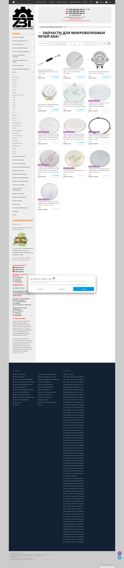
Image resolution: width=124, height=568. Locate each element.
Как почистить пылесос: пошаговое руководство (74, 443)
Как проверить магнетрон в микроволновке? (74, 435)
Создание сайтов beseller (107, 566)
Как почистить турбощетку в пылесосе (74, 496)
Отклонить (40, 289)
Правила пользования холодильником (73, 529)
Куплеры (14, 128)
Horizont (14, 105)
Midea (14, 102)
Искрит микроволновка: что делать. (73, 450)
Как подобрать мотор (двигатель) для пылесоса (74, 519)
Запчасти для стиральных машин (20, 177)
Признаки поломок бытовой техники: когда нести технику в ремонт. (74, 534)
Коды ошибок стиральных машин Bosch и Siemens (74, 481)
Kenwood (15, 117)
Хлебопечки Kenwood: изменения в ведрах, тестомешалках (74, 486)
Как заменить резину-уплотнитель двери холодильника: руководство (74, 498)
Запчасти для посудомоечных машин (21, 167)
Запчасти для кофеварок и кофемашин (19, 55)
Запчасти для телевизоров (19, 184)
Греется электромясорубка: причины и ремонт (74, 465)
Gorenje (14, 97)
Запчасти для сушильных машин (20, 181)
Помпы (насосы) (16, 204)
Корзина (101, 2)
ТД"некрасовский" (19, 288)
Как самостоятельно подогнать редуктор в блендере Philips (74, 521)
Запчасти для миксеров (18, 65)
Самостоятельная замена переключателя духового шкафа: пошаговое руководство (74, 463)
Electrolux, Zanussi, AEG (18, 95)
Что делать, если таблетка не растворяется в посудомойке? (74, 427)
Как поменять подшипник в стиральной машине (74, 405)
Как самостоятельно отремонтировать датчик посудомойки (74, 468)
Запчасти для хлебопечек (18, 193)
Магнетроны (15, 140)
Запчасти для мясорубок (18, 160)
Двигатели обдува (16, 125)
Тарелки (14, 153)
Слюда (14, 150)
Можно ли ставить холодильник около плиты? (74, 493)
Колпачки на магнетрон (18, 135)
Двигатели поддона (17, 123)
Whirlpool (15, 85)
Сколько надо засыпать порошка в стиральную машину (74, 531)
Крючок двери (16, 133)
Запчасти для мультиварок (19, 156)
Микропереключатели (17, 143)
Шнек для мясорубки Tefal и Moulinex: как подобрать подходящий (74, 511)
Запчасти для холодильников (19, 197)
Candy (14, 87)
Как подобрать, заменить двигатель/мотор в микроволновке (74, 471)
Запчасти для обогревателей (19, 163)
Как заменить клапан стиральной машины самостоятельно (74, 478)
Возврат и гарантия (17, 224)
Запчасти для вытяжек (18, 44)
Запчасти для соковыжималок (20, 174)
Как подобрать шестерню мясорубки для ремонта (74, 415)
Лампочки (15, 138)
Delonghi (14, 92)
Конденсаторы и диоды (17, 130)
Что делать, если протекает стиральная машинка (74, 445)
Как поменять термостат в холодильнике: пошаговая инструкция (74, 503)
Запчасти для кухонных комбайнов (21, 51)
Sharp (14, 100)
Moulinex (15, 82)
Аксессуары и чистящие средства (20, 207)
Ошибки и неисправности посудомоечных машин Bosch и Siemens (74, 488)
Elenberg (14, 115)
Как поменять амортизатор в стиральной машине (74, 438)
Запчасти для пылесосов (18, 170)
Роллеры (14, 148)
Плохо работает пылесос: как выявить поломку (74, 536)
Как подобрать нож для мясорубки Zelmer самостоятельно (74, 514)
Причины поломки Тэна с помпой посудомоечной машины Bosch (74, 397)
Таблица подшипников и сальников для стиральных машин (74, 526)
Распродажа (15, 211)
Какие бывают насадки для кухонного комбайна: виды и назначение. (74, 389)
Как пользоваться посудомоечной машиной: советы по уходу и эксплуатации (74, 455)
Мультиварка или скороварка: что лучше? (74, 387)
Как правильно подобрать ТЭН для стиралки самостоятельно (74, 420)
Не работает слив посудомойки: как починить (74, 501)
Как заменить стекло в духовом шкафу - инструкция (74, 402)
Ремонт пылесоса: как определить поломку (74, 412)
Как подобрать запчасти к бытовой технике (74, 410)
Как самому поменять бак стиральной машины (74, 425)
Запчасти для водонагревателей (20, 41)
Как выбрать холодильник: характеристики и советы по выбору (74, 483)
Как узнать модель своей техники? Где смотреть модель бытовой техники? (23, 228)
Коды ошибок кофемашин (70, 476)
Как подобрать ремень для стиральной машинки (74, 539)
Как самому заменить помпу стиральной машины (74, 379)
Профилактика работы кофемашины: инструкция (74, 524)
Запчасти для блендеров (18, 37)
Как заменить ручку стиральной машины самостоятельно (74, 417)
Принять (83, 289)
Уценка (14, 215)
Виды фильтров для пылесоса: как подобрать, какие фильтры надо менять (74, 392)
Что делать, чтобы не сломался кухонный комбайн (74, 516)
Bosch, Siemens (16, 77)
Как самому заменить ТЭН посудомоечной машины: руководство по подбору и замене (74, 432)
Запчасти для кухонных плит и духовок (20, 61)
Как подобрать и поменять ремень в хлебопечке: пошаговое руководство (74, 473)
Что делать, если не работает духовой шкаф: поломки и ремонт (74, 399)
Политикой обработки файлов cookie (78, 284)
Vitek (14, 107)
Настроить (62, 289)
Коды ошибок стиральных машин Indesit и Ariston (74, 491)
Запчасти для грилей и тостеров (20, 48)
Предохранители (16, 145)
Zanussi (14, 120)
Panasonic (15, 79)
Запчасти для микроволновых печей (21, 69)
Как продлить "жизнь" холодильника (73, 542)
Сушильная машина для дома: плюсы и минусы (74, 384)
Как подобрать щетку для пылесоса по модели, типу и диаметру (74, 509)
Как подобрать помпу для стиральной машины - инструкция (74, 440)
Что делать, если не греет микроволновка (74, 407)
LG (13, 74)
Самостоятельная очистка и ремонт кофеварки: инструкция (74, 394)
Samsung (14, 72)
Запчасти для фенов (17, 200)
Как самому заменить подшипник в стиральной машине (74, 382)
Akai (14, 110)
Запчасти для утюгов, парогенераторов (18, 189)
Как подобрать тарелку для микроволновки (74, 460)
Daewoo (14, 90)
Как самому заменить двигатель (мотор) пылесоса (74, 430)
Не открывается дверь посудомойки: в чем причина (74, 458)
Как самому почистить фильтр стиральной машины (74, 448)
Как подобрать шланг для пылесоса (73, 506)
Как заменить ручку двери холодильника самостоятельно (74, 453)
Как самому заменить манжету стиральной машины (74, 422)
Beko (14, 112)
